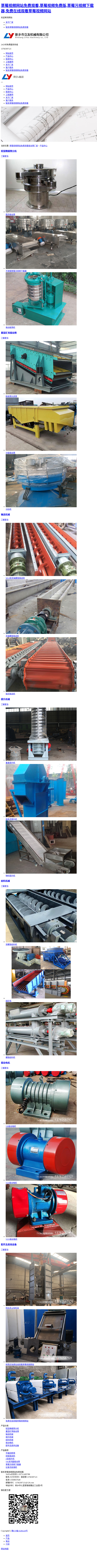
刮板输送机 (10, 1456)
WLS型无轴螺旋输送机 (15, 578)
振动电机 (5, 1062)
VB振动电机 (11, 1126)
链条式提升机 (11, 819)
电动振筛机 (10, 327)
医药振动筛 (10, 215)
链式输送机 (10, 694)
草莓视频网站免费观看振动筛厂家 (23, 146)
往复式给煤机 (11, 1467)
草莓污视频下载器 (13, 1464)
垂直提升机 (10, 763)
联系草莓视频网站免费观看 (17, 27)
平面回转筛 (10, 1453)
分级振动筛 (10, 453)
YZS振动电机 (11, 1183)
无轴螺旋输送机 (12, 636)
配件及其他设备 (9, 1244)
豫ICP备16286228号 (19, 1531)
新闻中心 (9, 59)
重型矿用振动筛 (9, 333)
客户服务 (9, 68)
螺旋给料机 (10, 1057)
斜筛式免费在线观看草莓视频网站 (20, 1364)
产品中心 (9, 56)
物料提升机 (10, 876)
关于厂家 (9, 22)
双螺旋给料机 (11, 944)
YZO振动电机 (11, 1239)
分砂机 (8, 509)
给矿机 (8, 1001)
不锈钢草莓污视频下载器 (16, 271)
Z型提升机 (10, 1459)
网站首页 (9, 53)
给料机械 (5, 881)
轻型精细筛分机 (9, 151)
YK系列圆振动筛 (13, 1462)
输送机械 (5, 514)
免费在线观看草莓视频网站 (17, 1421)
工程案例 (9, 62)
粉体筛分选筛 (11, 396)
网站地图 (5, 1549)
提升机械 (5, 699)
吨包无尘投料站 (12, 1308)
